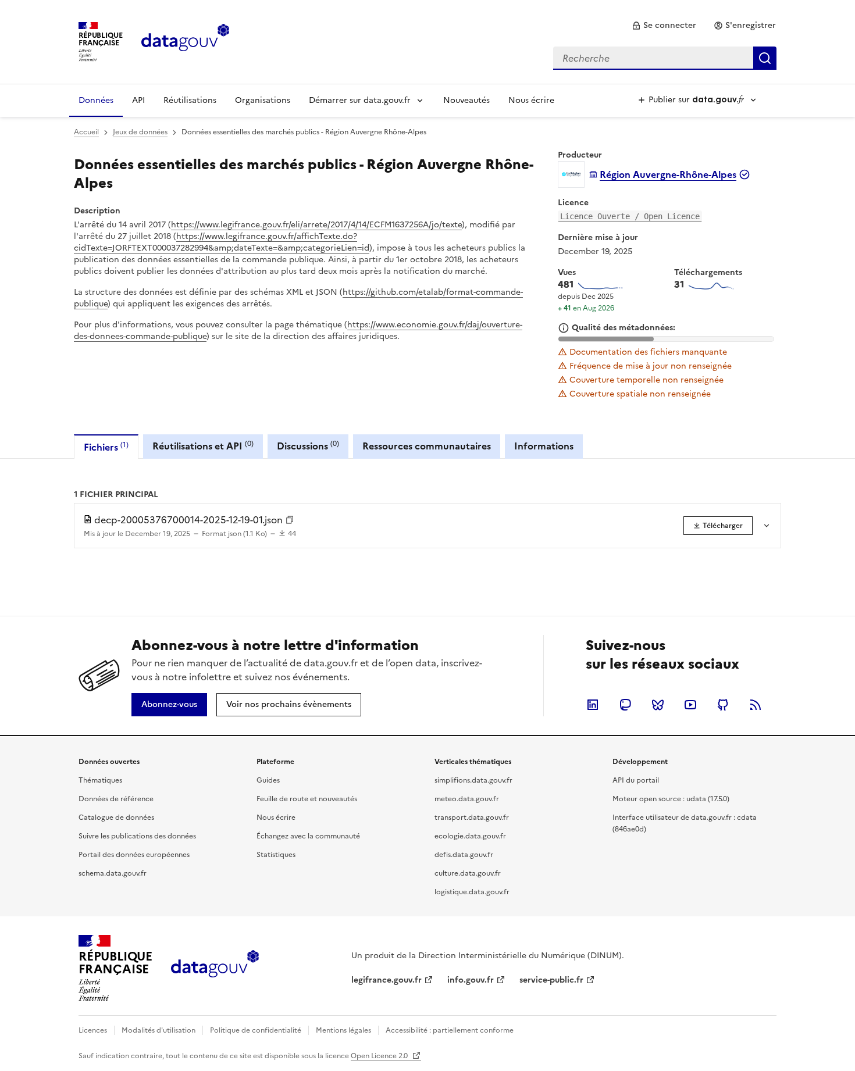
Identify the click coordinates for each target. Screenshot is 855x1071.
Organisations (262, 100)
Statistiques (275, 854)
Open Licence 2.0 (380, 1056)
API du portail (635, 780)
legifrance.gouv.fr (386, 980)
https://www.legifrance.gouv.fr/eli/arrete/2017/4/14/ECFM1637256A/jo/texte (316, 225)
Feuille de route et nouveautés (306, 799)
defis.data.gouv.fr (463, 854)
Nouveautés (466, 100)
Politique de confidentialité (255, 1030)
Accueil (86, 132)
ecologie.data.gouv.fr (470, 836)
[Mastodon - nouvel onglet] (625, 704)
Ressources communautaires (426, 446)
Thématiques (100, 780)
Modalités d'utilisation (158, 1030)
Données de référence (116, 799)
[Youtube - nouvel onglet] (690, 704)
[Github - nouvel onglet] (723, 704)
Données (96, 100)
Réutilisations (189, 100)
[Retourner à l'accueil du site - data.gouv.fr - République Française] (215, 968)
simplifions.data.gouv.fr (473, 780)
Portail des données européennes (134, 854)
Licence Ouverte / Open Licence (630, 216)
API (138, 100)
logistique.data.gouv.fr (472, 892)
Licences (93, 1030)
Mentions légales (343, 1030)
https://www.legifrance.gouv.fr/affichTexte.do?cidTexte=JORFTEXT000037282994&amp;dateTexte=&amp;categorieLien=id (221, 242)
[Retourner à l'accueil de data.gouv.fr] (185, 41)
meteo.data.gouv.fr (466, 799)
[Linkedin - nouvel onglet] (592, 704)
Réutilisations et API (203, 445)
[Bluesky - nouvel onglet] (657, 704)
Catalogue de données (116, 817)
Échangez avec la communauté (308, 836)
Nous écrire (531, 100)
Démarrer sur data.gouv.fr (360, 100)
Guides (268, 780)
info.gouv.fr (470, 980)
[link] (664, 25)
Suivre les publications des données (137, 836)
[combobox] (664, 58)
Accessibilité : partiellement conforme (450, 1030)
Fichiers (106, 447)
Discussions (308, 445)
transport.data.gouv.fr (471, 817)
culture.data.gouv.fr (467, 873)
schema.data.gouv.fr (113, 873)
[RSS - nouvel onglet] (755, 704)
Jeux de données (140, 132)
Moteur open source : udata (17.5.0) (670, 799)
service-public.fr (551, 980)
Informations (543, 446)
